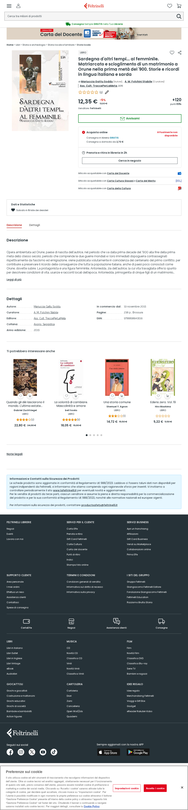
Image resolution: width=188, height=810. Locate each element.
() (101, 92)
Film (129, 648)
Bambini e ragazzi (137, 673)
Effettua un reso (15, 592)
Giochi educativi (16, 701)
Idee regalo (133, 690)
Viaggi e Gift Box (136, 701)
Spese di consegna (17, 607)
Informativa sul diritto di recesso (85, 586)
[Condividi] (179, 52)
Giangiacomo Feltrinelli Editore (144, 586)
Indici (70, 559)
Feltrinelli (95, 108)
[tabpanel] (25, 393)
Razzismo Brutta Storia (139, 602)
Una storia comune (117, 402)
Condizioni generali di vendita (83, 581)
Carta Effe (72, 528)
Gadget (131, 706)
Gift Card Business (137, 539)
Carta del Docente (118, 173)
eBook (10, 668)
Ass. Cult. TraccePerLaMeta (98, 86)
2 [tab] (90, 435)
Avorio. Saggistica (44, 324)
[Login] (18, 6)
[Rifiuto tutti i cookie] (182, 787)
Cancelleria (73, 706)
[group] (94, 24)
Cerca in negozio (129, 160)
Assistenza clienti (16, 597)
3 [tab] (94, 435)
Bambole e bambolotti (19, 711)
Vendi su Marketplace (139, 544)
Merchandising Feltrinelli (140, 695)
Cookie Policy (92, 806)
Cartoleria (72, 690)
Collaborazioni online (139, 549)
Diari (69, 695)
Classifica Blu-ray (137, 663)
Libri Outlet (12, 653)
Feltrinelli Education (137, 597)
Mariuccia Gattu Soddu (97, 81)
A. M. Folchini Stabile (138, 81)
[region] (94, 788)
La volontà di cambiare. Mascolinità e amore (71, 404)
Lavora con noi (15, 539)
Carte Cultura (74, 544)
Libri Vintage (13, 663)
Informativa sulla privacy (81, 592)
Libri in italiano (15, 648)
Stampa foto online (77, 564)
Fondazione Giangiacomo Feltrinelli (147, 592)
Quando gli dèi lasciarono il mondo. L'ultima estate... (25, 404)
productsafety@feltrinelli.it (99, 505)
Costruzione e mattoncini (21, 695)
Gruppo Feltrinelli (136, 581)
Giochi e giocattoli (17, 690)
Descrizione (14, 225)
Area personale (15, 581)
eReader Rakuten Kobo (139, 711)
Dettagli (34, 225)
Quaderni (72, 716)
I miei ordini (13, 586)
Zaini (69, 701)
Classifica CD (74, 658)
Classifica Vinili (75, 673)
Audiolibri (12, 673)
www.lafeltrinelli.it (65, 490)
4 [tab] (97, 435)
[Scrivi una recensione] (107, 92)
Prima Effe (132, 554)
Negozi (10, 528)
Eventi (10, 533)
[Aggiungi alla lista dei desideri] (172, 52)
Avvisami (132, 118)
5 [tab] (101, 435)
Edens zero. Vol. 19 (163, 402)
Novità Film (133, 653)
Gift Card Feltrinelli (77, 539)
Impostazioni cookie (126, 788)
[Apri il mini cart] (179, 6)
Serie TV (131, 668)
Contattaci (13, 602)
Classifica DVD (135, 658)
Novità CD (72, 653)
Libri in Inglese (14, 658)
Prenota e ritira (74, 533)
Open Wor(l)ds (75, 711)
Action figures (14, 716)
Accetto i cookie (155, 788)
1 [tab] (86, 435)
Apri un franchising (137, 528)
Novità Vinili (73, 668)
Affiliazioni (132, 533)
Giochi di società (16, 706)
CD (68, 648)
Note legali (15, 454)
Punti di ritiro (73, 554)
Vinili (69, 663)
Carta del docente (77, 549)
